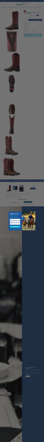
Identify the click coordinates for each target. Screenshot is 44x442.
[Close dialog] (34, 212)
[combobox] (14, 220)
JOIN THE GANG (15, 226)
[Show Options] (19, 220)
